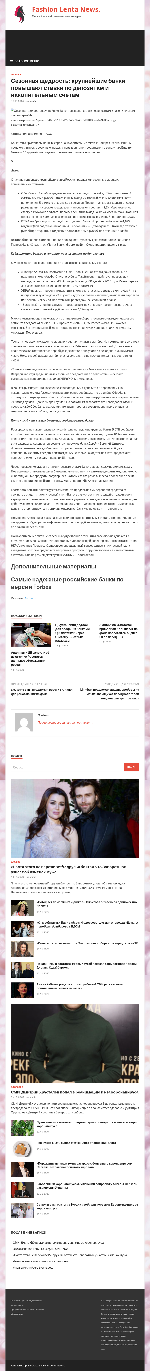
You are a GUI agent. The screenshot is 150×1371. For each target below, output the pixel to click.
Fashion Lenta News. (66, 9)
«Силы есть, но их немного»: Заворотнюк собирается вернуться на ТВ (87, 943)
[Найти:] (75, 767)
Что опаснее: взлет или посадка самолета (41, 1261)
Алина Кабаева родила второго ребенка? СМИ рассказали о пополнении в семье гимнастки (80, 986)
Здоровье (17, 1087)
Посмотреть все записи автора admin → (66, 722)
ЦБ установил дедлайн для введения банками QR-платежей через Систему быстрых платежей (72, 633)
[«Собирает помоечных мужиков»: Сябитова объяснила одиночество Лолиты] (22, 915)
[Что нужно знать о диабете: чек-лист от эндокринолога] (22, 1155)
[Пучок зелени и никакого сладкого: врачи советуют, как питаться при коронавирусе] (22, 1135)
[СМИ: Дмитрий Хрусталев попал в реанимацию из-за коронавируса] (75, 1083)
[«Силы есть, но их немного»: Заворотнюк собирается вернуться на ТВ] (22, 956)
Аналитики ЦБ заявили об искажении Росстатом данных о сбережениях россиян (30, 658)
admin (33, 101)
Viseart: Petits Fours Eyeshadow (33, 1267)
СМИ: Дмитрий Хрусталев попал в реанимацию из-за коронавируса (74, 1092)
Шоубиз (15, 862)
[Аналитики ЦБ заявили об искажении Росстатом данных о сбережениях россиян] (31, 648)
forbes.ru (30, 598)
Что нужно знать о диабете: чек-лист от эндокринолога (76, 1142)
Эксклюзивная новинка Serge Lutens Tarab (41, 1248)
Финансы (16, 74)
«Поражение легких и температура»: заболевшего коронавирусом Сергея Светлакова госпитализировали (84, 1165)
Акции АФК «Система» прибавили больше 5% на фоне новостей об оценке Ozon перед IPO (118, 631)
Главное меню (27, 61)
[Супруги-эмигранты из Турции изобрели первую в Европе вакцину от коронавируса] (22, 1217)
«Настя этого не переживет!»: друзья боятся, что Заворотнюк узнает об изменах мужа (70, 1255)
